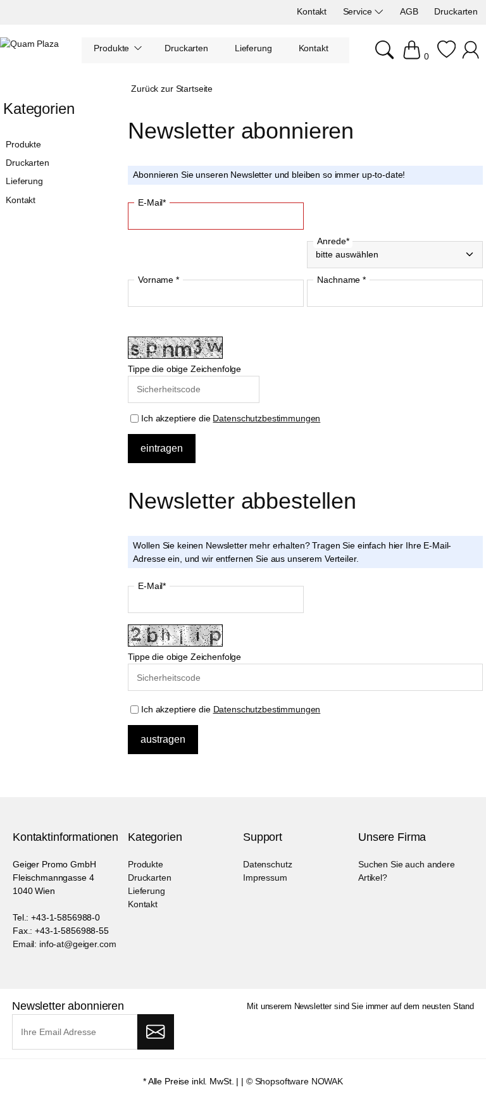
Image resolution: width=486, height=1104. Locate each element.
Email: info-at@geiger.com (64, 944)
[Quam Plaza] (29, 44)
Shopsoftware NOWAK (299, 1081)
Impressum (265, 877)
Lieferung (24, 181)
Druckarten (27, 163)
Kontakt (20, 200)
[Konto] (472, 56)
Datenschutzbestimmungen (266, 418)
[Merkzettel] (446, 56)
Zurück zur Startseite (172, 89)
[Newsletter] (155, 1032)
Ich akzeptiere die (229, 418)
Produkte (23, 144)
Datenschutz (267, 864)
